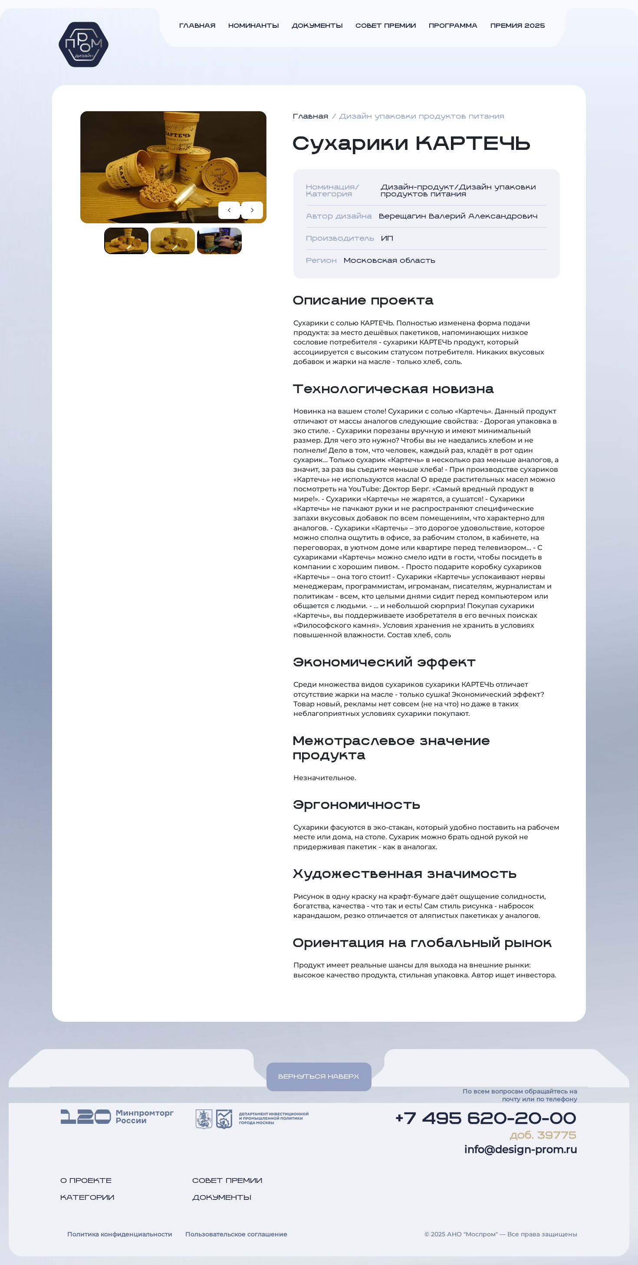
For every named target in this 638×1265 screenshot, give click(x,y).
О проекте (86, 1180)
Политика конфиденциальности (119, 1234)
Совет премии (386, 26)
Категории (88, 1197)
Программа (453, 26)
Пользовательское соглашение (236, 1234)
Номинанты (254, 26)
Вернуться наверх (319, 1077)
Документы (317, 26)
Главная (198, 26)
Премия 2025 (518, 26)
